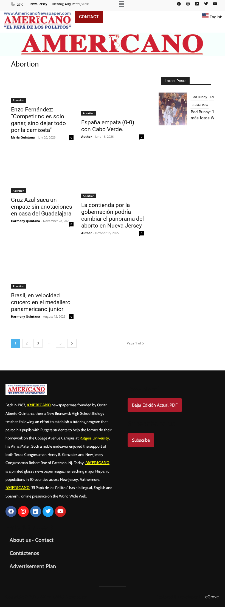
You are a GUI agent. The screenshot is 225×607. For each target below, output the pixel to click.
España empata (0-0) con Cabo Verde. (107, 126)
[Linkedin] (197, 4)
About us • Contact (32, 540)
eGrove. (212, 596)
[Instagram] (188, 4)
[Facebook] (179, 4)
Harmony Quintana (25, 221)
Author (86, 136)
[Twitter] (206, 4)
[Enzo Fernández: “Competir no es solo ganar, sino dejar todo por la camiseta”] (42, 88)
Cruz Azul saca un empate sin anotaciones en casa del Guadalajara (41, 207)
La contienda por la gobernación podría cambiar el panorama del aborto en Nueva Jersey (112, 215)
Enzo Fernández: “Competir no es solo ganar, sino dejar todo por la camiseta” (38, 119)
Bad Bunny (198, 97)
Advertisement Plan (33, 566)
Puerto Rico (198, 105)
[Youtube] (215, 4)
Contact (89, 16)
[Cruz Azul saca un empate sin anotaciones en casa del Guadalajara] (42, 172)
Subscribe (141, 440)
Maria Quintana (23, 137)
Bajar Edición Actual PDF (155, 405)
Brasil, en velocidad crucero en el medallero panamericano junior (41, 302)
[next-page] (72, 343)
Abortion (18, 100)
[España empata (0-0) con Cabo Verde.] (112, 95)
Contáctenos (24, 553)
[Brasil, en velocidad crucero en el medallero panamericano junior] (42, 268)
